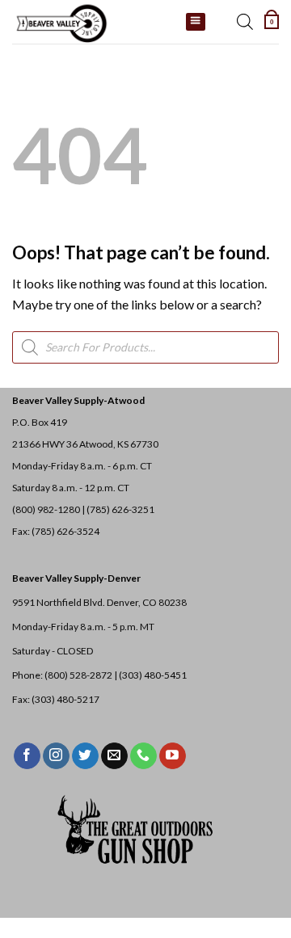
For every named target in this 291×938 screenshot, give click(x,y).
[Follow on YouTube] (172, 756)
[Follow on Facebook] (27, 756)
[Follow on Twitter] (85, 756)
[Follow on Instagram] (56, 756)
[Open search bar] (245, 22)
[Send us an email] (114, 756)
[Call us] (143, 756)
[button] (271, 22)
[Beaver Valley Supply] (93, 22)
